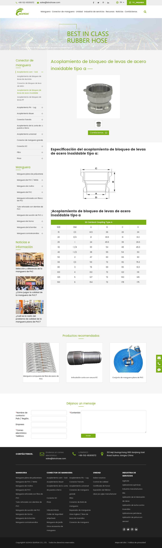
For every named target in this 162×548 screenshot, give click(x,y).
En (121, 2)
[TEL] (159, 364)
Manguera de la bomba (26, 227)
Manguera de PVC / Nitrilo (27, 180)
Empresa (20, 424)
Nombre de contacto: (21, 413)
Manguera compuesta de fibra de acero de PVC (41, 377)
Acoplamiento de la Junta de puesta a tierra (29, 127)
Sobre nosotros (99, 477)
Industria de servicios (94, 11)
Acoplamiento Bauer (25, 113)
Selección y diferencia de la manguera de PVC (29, 270)
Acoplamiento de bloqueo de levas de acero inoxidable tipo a (46, 47)
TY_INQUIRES (138, 2)
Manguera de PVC (24, 192)
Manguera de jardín (55, 522)
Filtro (19, 152)
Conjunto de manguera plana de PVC (127, 377)
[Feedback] (159, 370)
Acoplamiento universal (26, 134)
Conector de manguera (63, 11)
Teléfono (20, 436)
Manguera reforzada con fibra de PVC (29, 199)
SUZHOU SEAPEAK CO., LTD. (36, 542)
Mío (123, 493)
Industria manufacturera (132, 489)
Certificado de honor (101, 486)
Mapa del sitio (120, 542)
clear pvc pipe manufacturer (104, 494)
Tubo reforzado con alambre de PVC (30, 208)
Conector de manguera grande (30, 140)
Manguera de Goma (25, 221)
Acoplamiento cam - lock (62, 45)
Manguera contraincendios (28, 233)
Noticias (119, 11)
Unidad (79, 11)
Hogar (18, 45)
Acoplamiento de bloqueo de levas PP (29, 98)
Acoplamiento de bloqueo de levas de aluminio (29, 78)
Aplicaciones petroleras (131, 513)
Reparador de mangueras (80, 510)
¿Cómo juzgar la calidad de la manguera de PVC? (29, 294)
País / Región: (22, 418)
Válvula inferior (53, 510)
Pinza (19, 158)
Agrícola (125, 481)
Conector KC (22, 146)
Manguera (46, 11)
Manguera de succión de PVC (29, 215)
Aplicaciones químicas (131, 485)
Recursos (110, 11)
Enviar (88, 435)
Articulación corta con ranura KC (84, 377)
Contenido (75, 412)
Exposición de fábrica (101, 490)
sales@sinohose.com (49, 2)
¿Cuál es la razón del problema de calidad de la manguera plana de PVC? (29, 319)
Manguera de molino (25, 186)
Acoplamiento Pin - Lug (26, 107)
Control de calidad (100, 481)
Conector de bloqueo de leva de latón (29, 85)
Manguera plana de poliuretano (30, 174)
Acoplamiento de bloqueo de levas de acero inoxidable (100, 45)
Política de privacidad (137, 542)
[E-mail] (159, 358)
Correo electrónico (21, 431)
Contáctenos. (131, 11)
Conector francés (24, 119)
